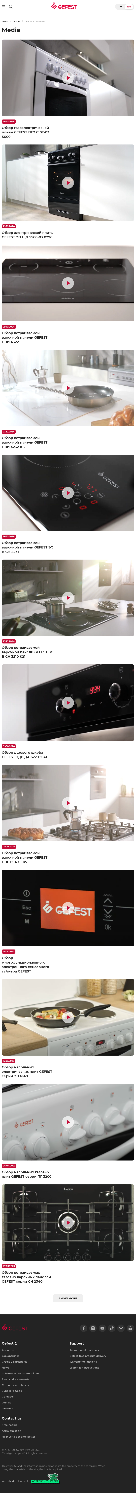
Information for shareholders (20, 1373)
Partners (7, 1408)
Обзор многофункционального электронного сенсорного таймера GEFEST (25, 964)
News (5, 1367)
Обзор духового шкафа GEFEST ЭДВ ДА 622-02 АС (25, 754)
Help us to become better (18, 1436)
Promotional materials (84, 1350)
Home (5, 21)
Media (17, 21)
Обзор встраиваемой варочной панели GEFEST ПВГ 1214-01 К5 (24, 857)
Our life (6, 1402)
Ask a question (11, 1430)
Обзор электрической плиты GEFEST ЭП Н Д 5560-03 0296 (28, 235)
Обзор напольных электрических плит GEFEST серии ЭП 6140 (27, 1071)
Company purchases (15, 1385)
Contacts (8, 1396)
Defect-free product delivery (87, 1355)
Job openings (11, 1355)
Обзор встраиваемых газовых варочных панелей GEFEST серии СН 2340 (26, 1276)
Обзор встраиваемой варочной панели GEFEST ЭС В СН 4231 (27, 547)
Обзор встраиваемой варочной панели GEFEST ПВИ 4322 (24, 337)
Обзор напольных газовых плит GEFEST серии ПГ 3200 (26, 1174)
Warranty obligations (83, 1361)
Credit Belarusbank (14, 1361)
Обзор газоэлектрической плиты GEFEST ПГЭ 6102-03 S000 (25, 132)
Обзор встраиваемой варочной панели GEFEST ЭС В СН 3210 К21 (27, 652)
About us (8, 1350)
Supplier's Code (12, 1390)
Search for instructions (84, 1367)
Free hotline (10, 1424)
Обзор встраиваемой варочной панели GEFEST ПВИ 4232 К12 (24, 442)
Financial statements (15, 1379)
